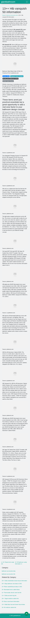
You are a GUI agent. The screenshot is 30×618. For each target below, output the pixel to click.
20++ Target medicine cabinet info (10, 598)
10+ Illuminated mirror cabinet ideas (11, 589)
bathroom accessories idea (8, 571)
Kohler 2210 (6, 76)
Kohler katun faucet (8, 81)
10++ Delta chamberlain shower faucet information (14, 580)
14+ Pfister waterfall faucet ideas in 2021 (12, 586)
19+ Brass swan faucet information (10, 601)
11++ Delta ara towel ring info (9, 595)
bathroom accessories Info (8, 574)
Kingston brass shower (17, 76)
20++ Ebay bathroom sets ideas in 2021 (12, 583)
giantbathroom (8, 2)
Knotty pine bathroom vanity (10, 78)
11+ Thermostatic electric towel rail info (11, 592)
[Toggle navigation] (27, 1)
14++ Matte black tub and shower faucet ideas (13, 604)
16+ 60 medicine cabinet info (9, 607)
